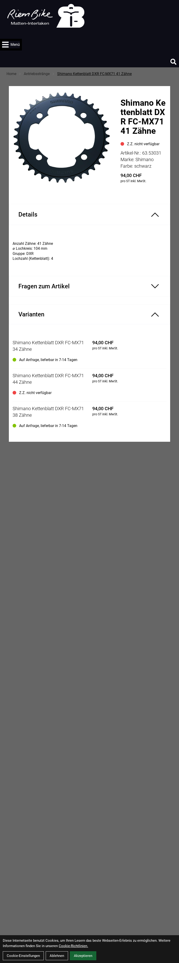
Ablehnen (57, 956)
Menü (15, 44)
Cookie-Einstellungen (23, 956)
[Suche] (173, 61)
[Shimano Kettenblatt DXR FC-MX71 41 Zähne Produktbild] (62, 139)
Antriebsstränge (37, 74)
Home (11, 74)
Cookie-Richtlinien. (73, 946)
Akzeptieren (83, 956)
